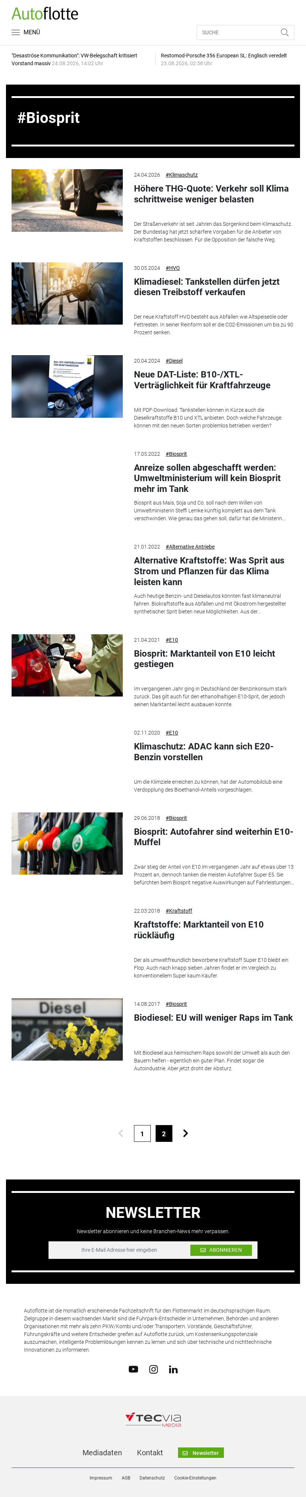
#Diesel (174, 361)
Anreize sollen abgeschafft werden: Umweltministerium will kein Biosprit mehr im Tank (207, 478)
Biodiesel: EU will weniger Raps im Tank (213, 1018)
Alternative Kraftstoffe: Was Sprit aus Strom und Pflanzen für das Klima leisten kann (209, 571)
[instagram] (153, 1369)
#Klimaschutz (182, 175)
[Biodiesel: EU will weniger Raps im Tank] (67, 1029)
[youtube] (133, 1369)
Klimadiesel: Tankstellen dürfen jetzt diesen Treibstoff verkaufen (207, 287)
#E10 (172, 640)
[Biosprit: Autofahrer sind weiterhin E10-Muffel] (67, 843)
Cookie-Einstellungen (195, 1478)
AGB (126, 1478)
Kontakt (150, 1452)
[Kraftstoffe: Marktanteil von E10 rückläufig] (67, 936)
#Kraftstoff (179, 911)
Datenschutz (152, 1478)
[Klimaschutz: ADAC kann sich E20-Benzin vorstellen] (67, 758)
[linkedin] (173, 1369)
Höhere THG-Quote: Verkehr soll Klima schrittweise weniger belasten (211, 194)
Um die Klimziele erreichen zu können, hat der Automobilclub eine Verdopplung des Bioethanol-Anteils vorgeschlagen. (208, 786)
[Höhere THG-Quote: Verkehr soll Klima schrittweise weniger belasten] (67, 200)
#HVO (173, 268)
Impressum (101, 1478)
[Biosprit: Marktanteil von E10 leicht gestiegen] (67, 665)
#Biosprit (176, 454)
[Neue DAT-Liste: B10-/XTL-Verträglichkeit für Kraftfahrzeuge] (67, 386)
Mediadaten (102, 1452)
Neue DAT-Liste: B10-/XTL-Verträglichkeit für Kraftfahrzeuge (202, 380)
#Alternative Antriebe (190, 547)
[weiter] (185, 1133)
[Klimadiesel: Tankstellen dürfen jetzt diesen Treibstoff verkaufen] (67, 293)
